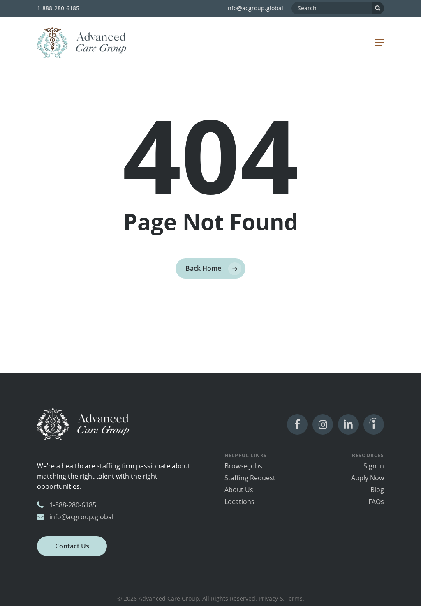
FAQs (376, 501)
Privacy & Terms (281, 598)
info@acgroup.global (254, 8)
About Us (238, 489)
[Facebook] (297, 424)
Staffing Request (249, 477)
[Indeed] (373, 424)
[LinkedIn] (348, 424)
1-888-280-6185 (58, 8)
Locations (239, 501)
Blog (377, 489)
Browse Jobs (243, 465)
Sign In (373, 465)
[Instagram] (322, 424)
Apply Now (367, 477)
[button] (379, 43)
